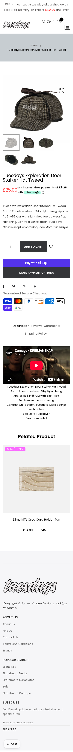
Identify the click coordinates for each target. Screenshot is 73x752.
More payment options (36, 273)
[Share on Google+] (24, 286)
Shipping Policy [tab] (36, 334)
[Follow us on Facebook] (4, 286)
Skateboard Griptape (17, 693)
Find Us (7, 631)
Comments (52, 326)
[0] (58, 21)
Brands (7, 650)
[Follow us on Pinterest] (35, 286)
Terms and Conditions (18, 644)
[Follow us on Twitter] (13, 286)
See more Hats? (36, 418)
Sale (5, 686)
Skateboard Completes (18, 680)
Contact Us (10, 637)
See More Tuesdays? (36, 414)
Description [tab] (21, 326)
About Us (9, 624)
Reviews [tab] (36, 326)
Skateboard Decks (15, 673)
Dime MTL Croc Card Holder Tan (36, 519)
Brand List (9, 667)
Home (34, 45)
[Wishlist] (51, 246)
